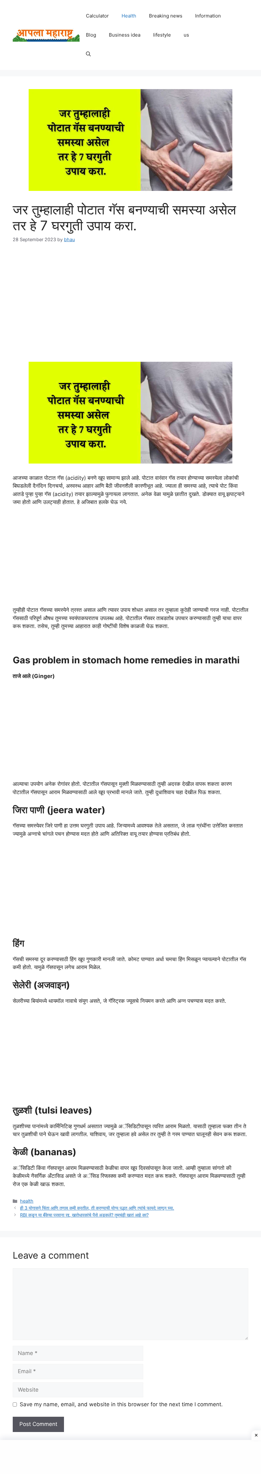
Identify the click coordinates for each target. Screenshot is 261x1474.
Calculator (97, 16)
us (186, 35)
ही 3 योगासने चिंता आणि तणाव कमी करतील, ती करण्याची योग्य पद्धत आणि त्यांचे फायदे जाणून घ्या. (97, 1208)
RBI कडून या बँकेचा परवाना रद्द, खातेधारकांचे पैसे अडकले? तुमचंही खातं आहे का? (84, 1215)
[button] (88, 54)
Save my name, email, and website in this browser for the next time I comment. (121, 1404)
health (26, 1201)
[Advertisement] (130, 298)
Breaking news (165, 16)
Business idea (124, 35)
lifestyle (162, 35)
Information (208, 16)
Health (129, 16)
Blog (91, 35)
